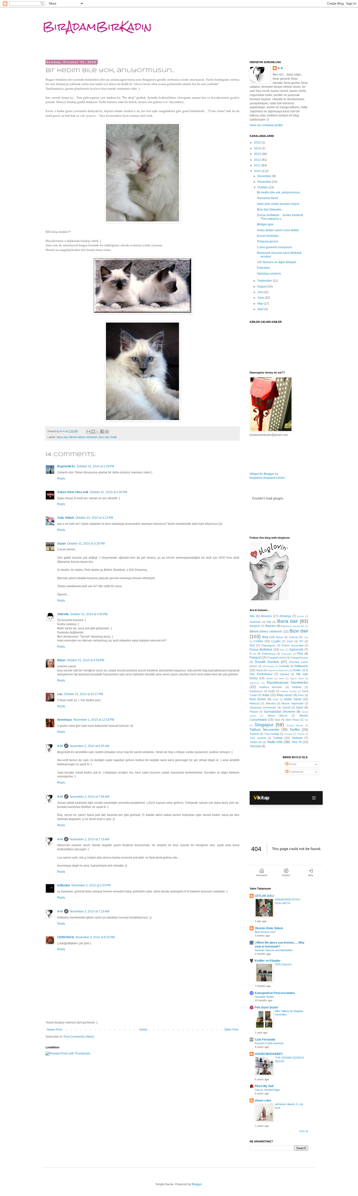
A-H (60, 746)
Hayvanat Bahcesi (278, 670)
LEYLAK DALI (264, 896)
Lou (59, 694)
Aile (252, 616)
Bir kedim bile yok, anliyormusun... (279, 192)
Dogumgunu (268, 645)
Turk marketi (258, 738)
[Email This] (88, 431)
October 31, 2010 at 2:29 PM (95, 466)
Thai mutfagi (271, 733)
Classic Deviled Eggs (267, 1089)
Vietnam (297, 738)
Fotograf (255, 657)
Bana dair (62, 437)
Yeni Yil (297, 742)
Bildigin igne (265, 224)
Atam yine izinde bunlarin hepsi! (278, 204)
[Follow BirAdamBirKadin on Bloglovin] (269, 599)
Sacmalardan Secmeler (279, 711)
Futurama (263, 267)
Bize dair (104, 437)
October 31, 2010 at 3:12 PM (94, 517)
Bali (269, 621)
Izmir (281, 678)
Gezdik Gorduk (267, 662)
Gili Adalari (268, 666)
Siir (306, 719)
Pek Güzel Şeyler (266, 1007)
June (261, 297)
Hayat (259, 670)
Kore (301, 695)
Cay (306, 637)
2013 (258, 154)
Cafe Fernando (265, 1039)
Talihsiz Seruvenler (265, 729)
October (263, 187)
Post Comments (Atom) (79, 1036)
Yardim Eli (255, 742)
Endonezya (268, 653)
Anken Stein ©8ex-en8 (72, 492)
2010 (258, 171)
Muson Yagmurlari (292, 703)
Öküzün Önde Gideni (269, 928)
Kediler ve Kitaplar (268, 960)
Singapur (263, 724)
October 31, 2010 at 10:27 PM (83, 694)
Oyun (299, 707)
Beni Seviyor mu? (265, 931)
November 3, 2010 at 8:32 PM (95, 937)
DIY (301, 641)
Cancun (293, 637)
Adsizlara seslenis (269, 273)
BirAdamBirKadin (97, 26)
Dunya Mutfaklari (261, 649)
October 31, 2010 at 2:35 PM (108, 492)
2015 (258, 142)
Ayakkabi (255, 621)
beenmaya (64, 719)
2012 (258, 160)
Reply (61, 478)
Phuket (254, 711)
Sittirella (63, 614)
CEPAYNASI (65, 937)
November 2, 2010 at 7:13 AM (89, 839)
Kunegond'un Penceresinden (275, 993)
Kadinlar (296, 687)
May (260, 303)
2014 (258, 148)
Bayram (270, 626)
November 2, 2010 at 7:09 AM (89, 796)
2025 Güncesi (283, 964)
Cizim (290, 641)
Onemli (286, 707)
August (262, 286)
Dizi (252, 645)
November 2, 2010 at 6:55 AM (89, 746)
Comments (295, 772)
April (260, 309)
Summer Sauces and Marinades (274, 950)
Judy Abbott (65, 517)
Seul (277, 719)
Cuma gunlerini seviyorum (274, 247)
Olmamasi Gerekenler (263, 707)
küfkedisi (63, 885)
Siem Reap (292, 719)
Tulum (300, 734)
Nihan (61, 660)
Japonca (254, 682)
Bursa (279, 637)
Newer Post (54, 1029)
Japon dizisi (297, 678)
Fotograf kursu (299, 657)
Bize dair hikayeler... (270, 209)
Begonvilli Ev (66, 466)
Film (300, 653)
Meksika (271, 703)
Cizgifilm (276, 641)
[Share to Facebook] (102, 431)
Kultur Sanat (292, 699)
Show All (303, 1131)
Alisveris (266, 616)
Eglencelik (296, 649)
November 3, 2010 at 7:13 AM (89, 911)
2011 (258, 165)
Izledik (269, 678)
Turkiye (278, 738)
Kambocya (256, 691)
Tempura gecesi (267, 241)
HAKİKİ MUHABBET (269, 1054)
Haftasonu (301, 666)
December (264, 176)
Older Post (231, 1029)
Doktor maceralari (292, 645)
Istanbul (284, 674)
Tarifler (295, 729)
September (265, 280)
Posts (292, 764)
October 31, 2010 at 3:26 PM (86, 543)
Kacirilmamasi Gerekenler (287, 682)
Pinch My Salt (264, 1086)
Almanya (285, 616)
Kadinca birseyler (270, 687)
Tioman (288, 734)
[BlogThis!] (93, 431)
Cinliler (258, 641)
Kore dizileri (258, 699)
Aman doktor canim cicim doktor (278, 230)
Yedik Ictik (275, 742)
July (260, 292)
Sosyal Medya (294, 725)
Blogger (197, 1184)
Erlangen (287, 653)
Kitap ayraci (284, 695)
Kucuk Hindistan (268, 236)
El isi (253, 653)
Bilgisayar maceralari (292, 626)
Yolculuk (255, 746)
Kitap (266, 695)
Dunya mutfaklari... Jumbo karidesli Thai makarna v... (280, 216)
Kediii (113, 437)
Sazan (61, 543)
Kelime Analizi (289, 691)
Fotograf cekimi (276, 657)
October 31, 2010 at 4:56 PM (89, 614)
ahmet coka (263, 1100)
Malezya (255, 703)
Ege (282, 649)
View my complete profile (266, 125)
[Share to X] (97, 431)
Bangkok (255, 625)
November (264, 181)
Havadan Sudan (264, 996)
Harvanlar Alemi (267, 198)
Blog (265, 637)
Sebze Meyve (277, 715)
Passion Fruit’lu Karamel (269, 1043)
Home (143, 1029)
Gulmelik (284, 666)
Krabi (276, 699)
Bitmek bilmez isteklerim (83, 437)
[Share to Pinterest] (106, 431)
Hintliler (296, 670)
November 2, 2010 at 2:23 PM (91, 885)
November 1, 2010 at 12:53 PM (93, 719)
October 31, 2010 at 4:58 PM (85, 660)
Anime (300, 616)
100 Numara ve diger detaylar (276, 262)
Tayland (254, 733)
